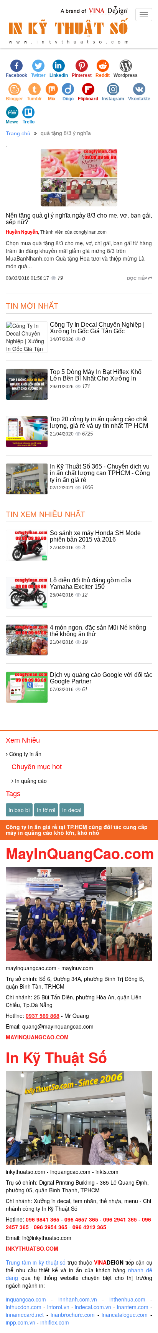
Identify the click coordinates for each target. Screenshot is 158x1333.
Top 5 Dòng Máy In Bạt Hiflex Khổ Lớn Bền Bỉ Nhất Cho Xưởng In (96, 375)
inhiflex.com (54, 1322)
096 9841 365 (42, 1219)
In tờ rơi (46, 810)
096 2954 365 (50, 1227)
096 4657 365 (81, 1219)
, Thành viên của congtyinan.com (56, 231)
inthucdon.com (23, 1307)
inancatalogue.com (125, 1314)
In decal (71, 810)
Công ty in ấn (24, 754)
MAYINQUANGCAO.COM (37, 1037)
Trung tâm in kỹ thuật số (36, 1262)
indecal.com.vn (93, 1307)
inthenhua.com (127, 1299)
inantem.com (132, 1307)
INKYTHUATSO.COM (32, 1248)
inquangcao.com (26, 1299)
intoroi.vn (58, 1307)
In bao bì (19, 810)
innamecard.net (25, 1314)
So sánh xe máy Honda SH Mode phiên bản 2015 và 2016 (95, 536)
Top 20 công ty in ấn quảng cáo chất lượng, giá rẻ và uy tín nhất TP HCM (99, 422)
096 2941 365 (120, 1219)
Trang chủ (18, 133)
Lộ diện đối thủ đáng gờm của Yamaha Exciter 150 (90, 583)
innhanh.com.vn (77, 1299)
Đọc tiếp (137, 278)
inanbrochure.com (73, 1314)
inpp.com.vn (20, 1322)
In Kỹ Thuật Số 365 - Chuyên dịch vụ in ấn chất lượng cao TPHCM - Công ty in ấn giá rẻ (100, 473)
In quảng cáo (30, 781)
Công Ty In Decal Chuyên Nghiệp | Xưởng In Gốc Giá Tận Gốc (97, 328)
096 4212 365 (89, 1227)
